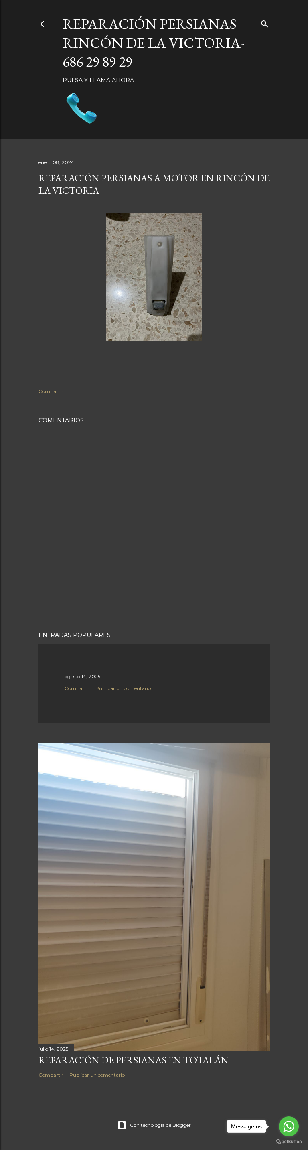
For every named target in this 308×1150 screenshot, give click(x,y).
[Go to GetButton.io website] (289, 1141)
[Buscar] (265, 22)
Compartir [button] (50, 391)
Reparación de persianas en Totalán (133, 1060)
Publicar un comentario (123, 688)
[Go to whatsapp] (289, 1126)
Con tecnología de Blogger (160, 1125)
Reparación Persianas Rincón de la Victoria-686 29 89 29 (154, 42)
